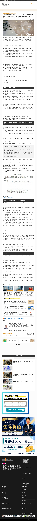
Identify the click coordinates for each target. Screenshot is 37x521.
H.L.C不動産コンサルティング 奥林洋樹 (10, 17)
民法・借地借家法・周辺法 (12, 13)
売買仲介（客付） (19, 17)
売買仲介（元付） (29, 17)
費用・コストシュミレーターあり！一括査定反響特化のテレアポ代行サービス (17, 318)
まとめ (7, 82)
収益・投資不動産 (24, 17)
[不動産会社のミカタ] (5, 4)
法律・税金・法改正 (5, 13)
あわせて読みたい (9, 84)
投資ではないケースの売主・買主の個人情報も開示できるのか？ (17, 80)
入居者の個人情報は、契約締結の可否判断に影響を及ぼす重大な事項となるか (19, 78)
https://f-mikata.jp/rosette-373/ (9, 197)
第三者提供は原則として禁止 (11, 76)
